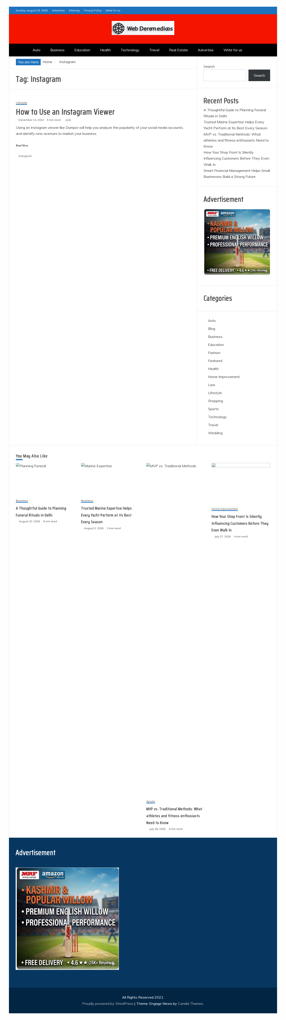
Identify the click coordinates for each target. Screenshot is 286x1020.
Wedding (215, 433)
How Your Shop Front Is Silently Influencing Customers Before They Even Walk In (236, 158)
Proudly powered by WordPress (108, 1003)
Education (82, 50)
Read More (22, 145)
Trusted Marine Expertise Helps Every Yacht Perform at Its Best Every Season (106, 515)
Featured (215, 360)
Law (211, 384)
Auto (36, 50)
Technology (130, 50)
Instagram (25, 156)
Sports (213, 409)
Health (105, 50)
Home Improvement (224, 376)
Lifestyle (21, 102)
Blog (211, 328)
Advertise (58, 10)
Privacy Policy (92, 10)
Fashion (214, 352)
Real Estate (178, 50)
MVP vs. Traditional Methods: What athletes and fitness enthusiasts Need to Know (236, 140)
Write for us (112, 10)
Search (209, 66)
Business (57, 50)
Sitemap (74, 10)
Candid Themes (190, 1003)
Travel (154, 50)
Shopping (215, 401)
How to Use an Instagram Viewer (65, 111)
